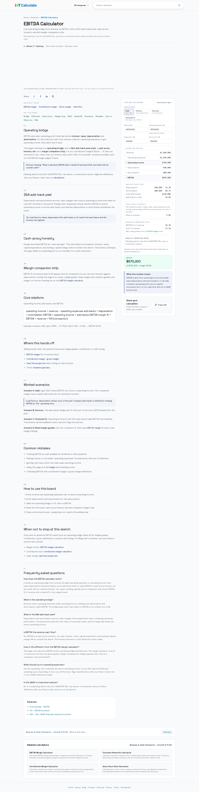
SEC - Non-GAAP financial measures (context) (50, 714)
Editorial (100, 787)
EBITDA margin (30, 107)
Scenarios (89, 116)
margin (52, 467)
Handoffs (78, 116)
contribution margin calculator (57, 551)
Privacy (109, 787)
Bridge (26, 116)
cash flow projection (48, 556)
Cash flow (77, 107)
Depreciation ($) (129, 137)
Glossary (167, 732)
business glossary (41, 367)
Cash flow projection (36, 363)
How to (108, 116)
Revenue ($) (128, 125)
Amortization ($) (154, 137)
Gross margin (65, 107)
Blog (84, 787)
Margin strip (60, 116)
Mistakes (99, 116)
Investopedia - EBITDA (40, 707)
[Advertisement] (99, 67)
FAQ (36, 120)
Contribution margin (48, 107)
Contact (91, 787)
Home (26, 17)
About (78, 787)
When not (28, 120)
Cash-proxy (47, 116)
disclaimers (59, 177)
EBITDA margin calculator (71, 280)
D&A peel (35, 116)
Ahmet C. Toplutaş (34, 46)
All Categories (80, 5)
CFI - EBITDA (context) (40, 710)
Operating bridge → (164, 102)
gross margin (53, 359)
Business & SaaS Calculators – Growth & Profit (47, 732)
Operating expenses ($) (157, 125)
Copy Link (162, 305)
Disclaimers (126, 787)
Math (70, 116)
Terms (116, 787)
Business (35, 17)
